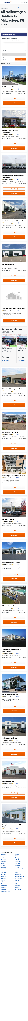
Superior (17, 882)
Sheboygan (18, 874)
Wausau (17, 887)
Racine (16, 872)
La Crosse (3, 882)
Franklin (3, 871)
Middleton (17, 856)
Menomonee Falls (5, 891)
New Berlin (18, 861)
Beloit (2, 858)
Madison (3, 884)
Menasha (3, 889)
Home (2, 7)
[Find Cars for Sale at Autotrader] (8, 2)
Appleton (3, 854)
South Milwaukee (19, 876)
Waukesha (17, 885)
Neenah (17, 859)
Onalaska (17, 865)
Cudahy (3, 863)
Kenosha (3, 880)
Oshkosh (17, 867)
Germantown (4, 872)
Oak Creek (17, 863)
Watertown (17, 884)
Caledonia (3, 861)
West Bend (18, 889)
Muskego (17, 858)
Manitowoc (4, 885)
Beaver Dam (4, 856)
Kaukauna (3, 878)
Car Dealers (9, 7)
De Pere (3, 865)
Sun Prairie (18, 880)
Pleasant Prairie (19, 869)
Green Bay (3, 874)
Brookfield (3, 859)
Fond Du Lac (4, 869)
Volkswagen (17, 7)
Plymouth (17, 871)
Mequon (17, 854)
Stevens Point (18, 878)
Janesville (3, 876)
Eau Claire (3, 867)
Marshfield (3, 887)
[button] (24, 2)
